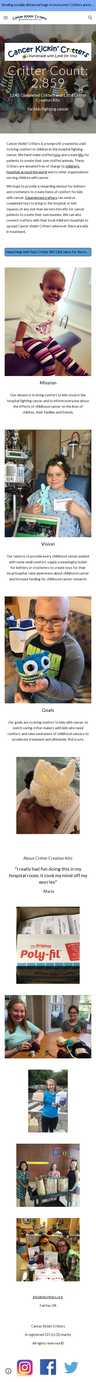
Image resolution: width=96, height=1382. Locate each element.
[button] (5, 17)
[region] (48, 5)
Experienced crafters (41, 198)
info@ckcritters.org (48, 1297)
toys (57, 155)
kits (81, 155)
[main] (48, 88)
